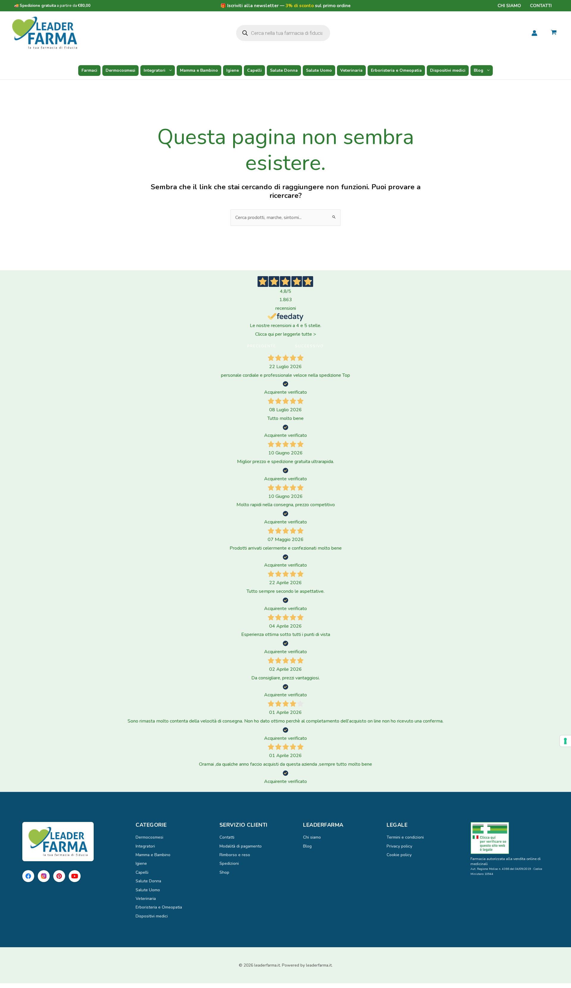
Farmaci (89, 70)
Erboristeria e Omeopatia (396, 70)
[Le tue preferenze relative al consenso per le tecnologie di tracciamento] (565, 741)
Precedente (261, 346)
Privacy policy (399, 846)
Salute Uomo (319, 70)
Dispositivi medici (447, 70)
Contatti (541, 6)
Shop (224, 872)
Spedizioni (229, 863)
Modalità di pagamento (240, 846)
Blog (478, 70)
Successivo (309, 346)
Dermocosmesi (120, 70)
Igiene (232, 70)
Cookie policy (399, 855)
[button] (169, 70)
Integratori (154, 70)
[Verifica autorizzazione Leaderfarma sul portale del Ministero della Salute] (509, 838)
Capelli (254, 70)
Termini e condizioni (405, 837)
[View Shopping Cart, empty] (553, 33)
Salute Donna (284, 70)
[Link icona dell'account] (534, 33)
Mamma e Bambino (199, 70)
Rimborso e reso (234, 855)
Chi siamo (509, 6)
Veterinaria (351, 70)
